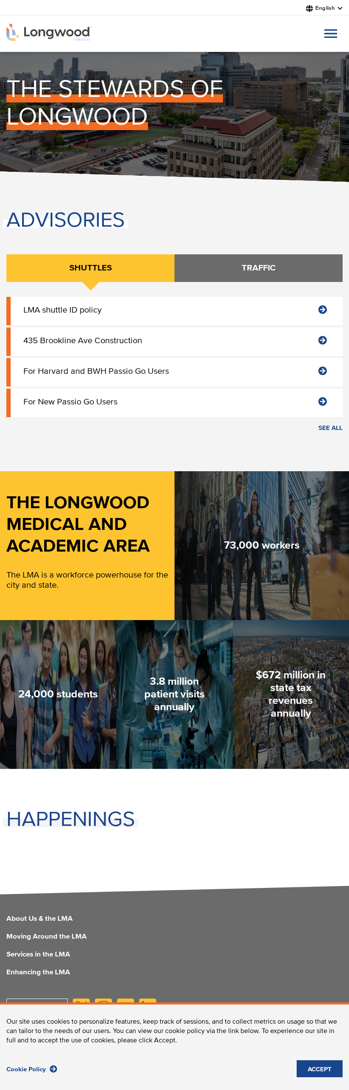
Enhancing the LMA (38, 972)
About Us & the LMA (39, 919)
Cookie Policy (27, 1069)
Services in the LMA (38, 954)
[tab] (90, 268)
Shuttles (90, 268)
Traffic (259, 268)
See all (330, 428)
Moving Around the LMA (46, 936)
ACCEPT (320, 1069)
